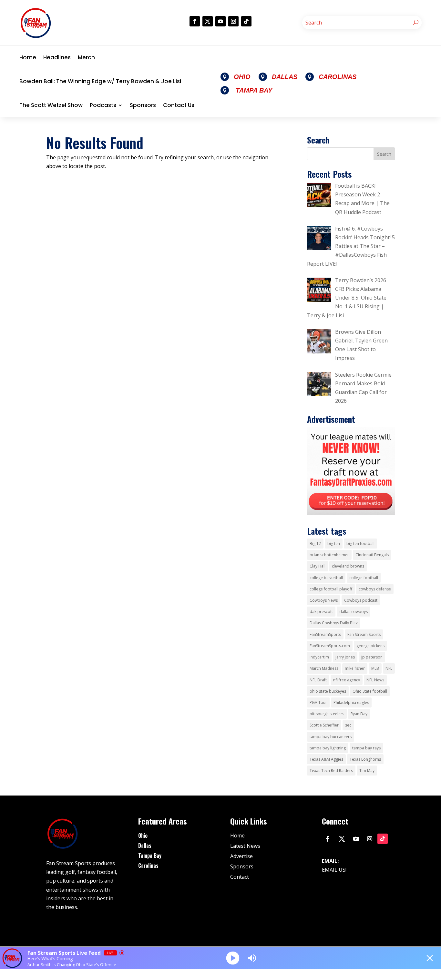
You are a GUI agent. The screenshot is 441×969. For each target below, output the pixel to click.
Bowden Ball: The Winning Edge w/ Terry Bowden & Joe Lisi (100, 81)
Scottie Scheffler (324, 725)
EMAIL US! (334, 869)
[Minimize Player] (430, 958)
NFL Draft (318, 680)
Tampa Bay (149, 855)
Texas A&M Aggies (326, 759)
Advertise (241, 856)
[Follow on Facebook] (195, 21)
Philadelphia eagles (351, 702)
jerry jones (345, 657)
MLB (375, 668)
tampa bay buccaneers (331, 736)
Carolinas (148, 865)
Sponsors (143, 105)
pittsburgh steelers (327, 714)
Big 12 (315, 543)
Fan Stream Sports (364, 634)
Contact (239, 876)
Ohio (143, 835)
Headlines (57, 57)
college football (363, 577)
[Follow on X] (207, 21)
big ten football (360, 543)
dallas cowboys (353, 611)
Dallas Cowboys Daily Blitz (334, 623)
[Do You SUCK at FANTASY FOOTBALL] (351, 512)
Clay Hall (317, 566)
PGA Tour (318, 702)
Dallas (144, 845)
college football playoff (331, 589)
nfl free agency (346, 680)
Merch (86, 57)
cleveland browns (348, 566)
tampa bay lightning (328, 748)
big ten (333, 543)
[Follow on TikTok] (246, 21)
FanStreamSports (325, 634)
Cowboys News (324, 600)
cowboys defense (375, 589)
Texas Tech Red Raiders (331, 770)
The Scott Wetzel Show (51, 105)
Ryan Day (359, 714)
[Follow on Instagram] (233, 21)
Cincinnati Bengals (372, 555)
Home (27, 57)
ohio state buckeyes (328, 691)
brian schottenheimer (329, 555)
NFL (388, 668)
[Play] (233, 958)
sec (348, 725)
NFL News (375, 680)
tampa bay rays (366, 748)
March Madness (324, 668)
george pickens (370, 645)
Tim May (366, 770)
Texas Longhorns (365, 759)
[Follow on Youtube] (220, 21)
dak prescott (321, 611)
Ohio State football (370, 691)
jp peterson (372, 657)
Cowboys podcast (360, 600)
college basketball (326, 577)
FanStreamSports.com (330, 645)
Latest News (245, 845)
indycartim (319, 657)
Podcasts (103, 105)
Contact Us (178, 105)
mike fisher (355, 668)
